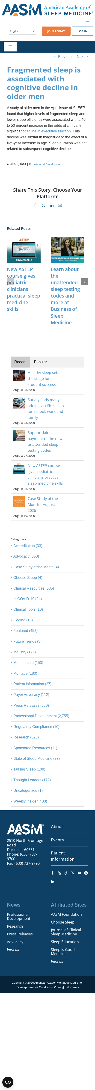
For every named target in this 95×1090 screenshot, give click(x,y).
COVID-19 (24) (29, 599)
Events (57, 840)
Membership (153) (28, 663)
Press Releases (20, 934)
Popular (40, 362)
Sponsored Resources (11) (35, 748)
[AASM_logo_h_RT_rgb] (47, 5)
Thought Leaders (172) (32, 780)
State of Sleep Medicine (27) (36, 758)
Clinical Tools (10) (28, 609)
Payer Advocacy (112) (31, 695)
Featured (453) (25, 631)
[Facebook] (52, 873)
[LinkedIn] (52, 881)
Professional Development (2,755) (41, 716)
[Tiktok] (66, 873)
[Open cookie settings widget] (7, 1082)
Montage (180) (25, 673)
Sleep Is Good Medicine (63, 951)
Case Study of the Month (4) (36, 567)
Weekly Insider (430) (30, 801)
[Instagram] (86, 873)
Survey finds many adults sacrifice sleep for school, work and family (46, 408)
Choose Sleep (62, 922)
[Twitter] (72, 873)
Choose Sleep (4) (27, 578)
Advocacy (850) (26, 556)
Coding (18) (23, 620)
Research (15, 926)
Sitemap (21, 987)
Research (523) (26, 737)
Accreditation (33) (27, 546)
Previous (65, 57)
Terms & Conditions (40, 987)
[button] (10, 281)
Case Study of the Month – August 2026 (43, 504)
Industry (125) (24, 652)
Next (80, 57)
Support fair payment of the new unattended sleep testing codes (45, 441)
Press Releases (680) (31, 705)
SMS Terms (72, 987)
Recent (20, 362)
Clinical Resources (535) (33, 588)
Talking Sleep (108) (29, 769)
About (57, 826)
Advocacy (15, 941)
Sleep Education (65, 941)
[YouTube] (79, 873)
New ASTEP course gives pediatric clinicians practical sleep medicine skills (23, 289)
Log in (82, 31)
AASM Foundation (66, 914)
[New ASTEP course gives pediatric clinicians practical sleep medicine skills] (24, 239)
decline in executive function (47, 131)
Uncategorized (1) (28, 790)
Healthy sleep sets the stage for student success (43, 378)
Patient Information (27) (32, 684)
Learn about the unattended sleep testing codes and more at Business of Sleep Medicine (65, 296)
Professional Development (45, 164)
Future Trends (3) (27, 641)
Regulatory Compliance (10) (36, 727)
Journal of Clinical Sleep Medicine (66, 932)
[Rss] (59, 873)
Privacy (58, 987)
